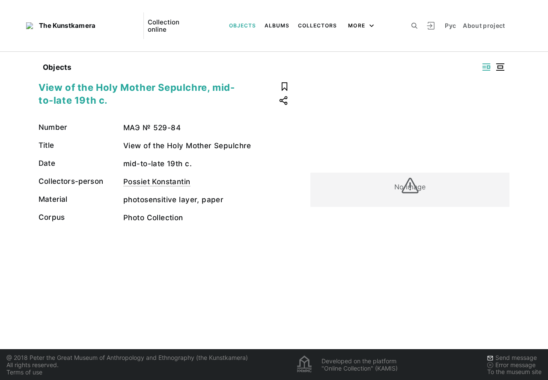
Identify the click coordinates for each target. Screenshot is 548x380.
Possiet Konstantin (157, 181)
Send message (516, 357)
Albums (277, 25)
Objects (242, 25)
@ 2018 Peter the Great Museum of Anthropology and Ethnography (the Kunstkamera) (127, 357)
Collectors (317, 25)
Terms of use (24, 372)
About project (484, 25)
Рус (450, 25)
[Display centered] (500, 67)
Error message (515, 364)
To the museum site (514, 371)
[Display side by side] (486, 67)
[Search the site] (414, 25)
